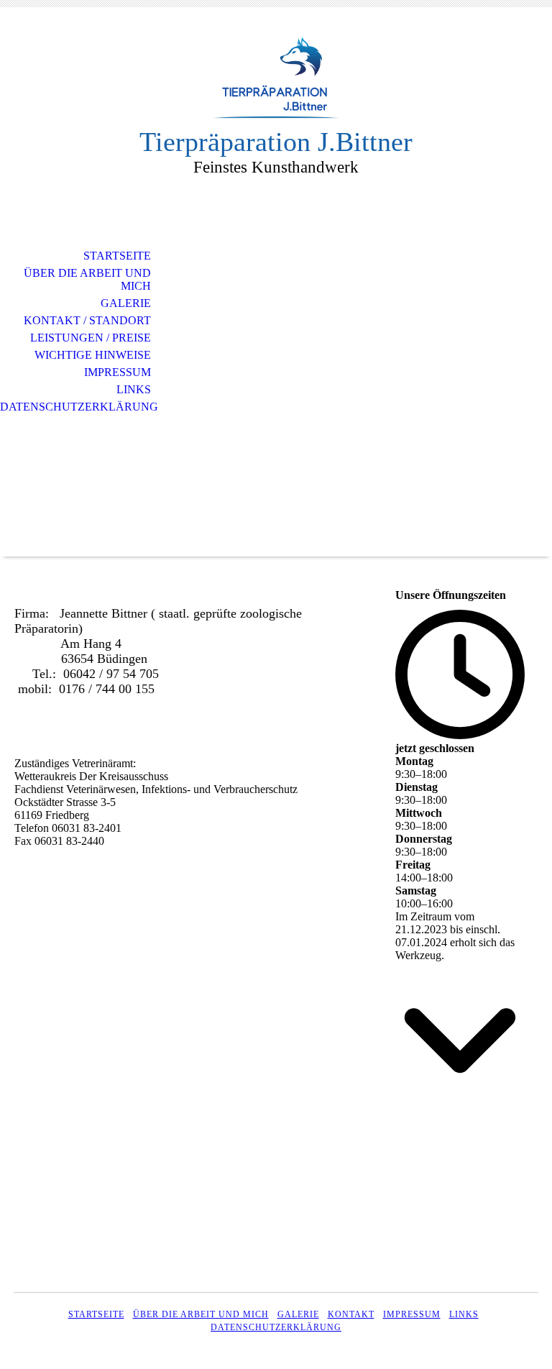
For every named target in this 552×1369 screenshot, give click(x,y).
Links (133, 389)
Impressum (117, 372)
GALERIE (126, 303)
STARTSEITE (117, 255)
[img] (276, 77)
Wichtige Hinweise (92, 355)
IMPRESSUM (412, 1314)
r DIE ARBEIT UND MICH (210, 1314)
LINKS (464, 1314)
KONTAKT (351, 1314)
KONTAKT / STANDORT (87, 320)
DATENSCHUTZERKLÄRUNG (276, 1327)
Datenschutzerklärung (79, 406)
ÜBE (142, 1314)
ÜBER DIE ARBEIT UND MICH (87, 279)
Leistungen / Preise (90, 337)
